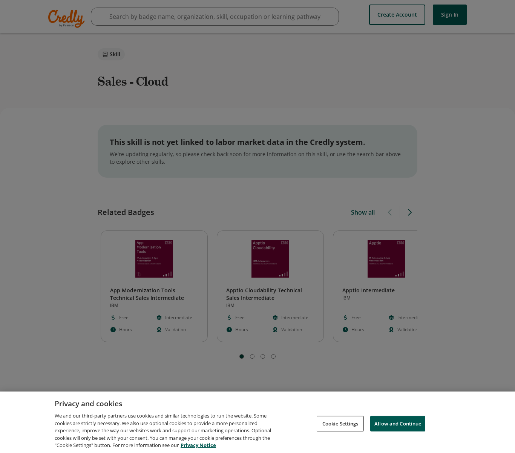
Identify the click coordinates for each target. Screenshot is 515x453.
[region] (257, 422)
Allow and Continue (397, 423)
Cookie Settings (340, 423)
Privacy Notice (198, 445)
